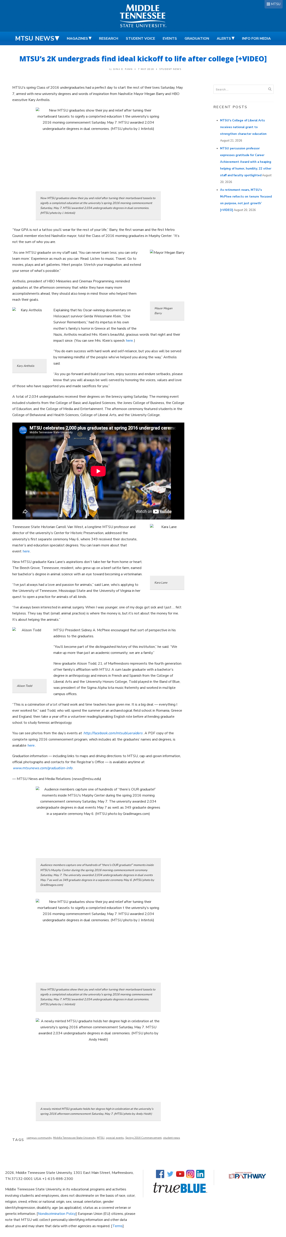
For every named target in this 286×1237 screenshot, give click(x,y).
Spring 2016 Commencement (143, 1138)
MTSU (275, 4)
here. (130, 340)
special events (115, 1138)
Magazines (77, 38)
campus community (39, 1138)
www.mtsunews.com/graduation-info (42, 768)
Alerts (224, 38)
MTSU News (34, 38)
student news (171, 1138)
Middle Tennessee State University (74, 1138)
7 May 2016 (146, 69)
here (26, 551)
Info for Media (256, 38)
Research (108, 38)
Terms (117, 1226)
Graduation (197, 38)
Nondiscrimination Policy (57, 1213)
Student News (170, 69)
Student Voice (140, 38)
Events (170, 38)
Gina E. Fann (122, 69)
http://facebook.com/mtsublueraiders (113, 733)
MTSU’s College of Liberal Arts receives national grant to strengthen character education (243, 127)
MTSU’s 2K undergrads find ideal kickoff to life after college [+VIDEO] (143, 58)
